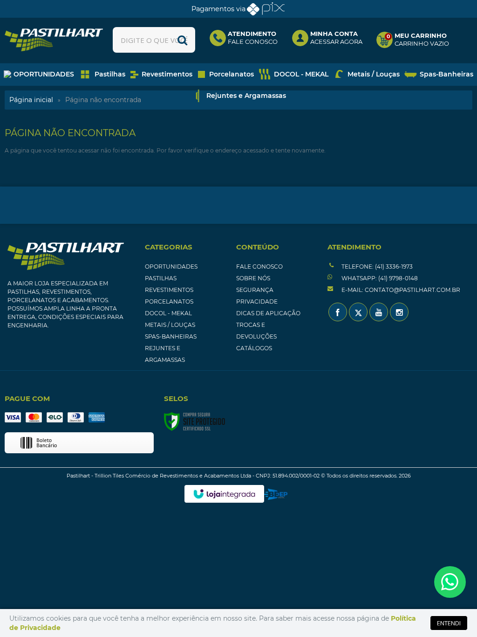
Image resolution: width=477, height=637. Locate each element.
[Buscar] (182, 40)
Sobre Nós (253, 278)
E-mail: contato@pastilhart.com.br (400, 289)
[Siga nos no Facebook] (337, 312)
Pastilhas (161, 278)
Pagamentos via (218, 9)
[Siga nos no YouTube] (378, 312)
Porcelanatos (169, 301)
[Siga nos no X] (358, 312)
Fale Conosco (259, 266)
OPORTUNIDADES (171, 266)
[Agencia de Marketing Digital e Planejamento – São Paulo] (276, 494)
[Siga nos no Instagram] (399, 312)
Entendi (449, 623)
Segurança (254, 289)
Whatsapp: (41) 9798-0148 (379, 278)
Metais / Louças (170, 324)
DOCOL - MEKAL (168, 313)
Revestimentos (169, 289)
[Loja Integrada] (224, 494)
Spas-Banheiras (171, 336)
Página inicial (31, 100)
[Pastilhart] (54, 39)
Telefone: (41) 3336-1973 (376, 266)
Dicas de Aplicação (268, 313)
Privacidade (257, 301)
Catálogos (254, 348)
